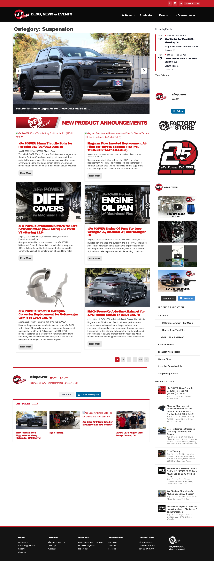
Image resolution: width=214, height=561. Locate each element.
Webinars (52, 549)
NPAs (32, 151)
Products (146, 15)
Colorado (177, 442)
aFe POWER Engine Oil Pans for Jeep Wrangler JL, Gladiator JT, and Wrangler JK (116, 232)
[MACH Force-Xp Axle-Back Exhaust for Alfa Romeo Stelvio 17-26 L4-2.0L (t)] (117, 287)
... (135, 359)
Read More (25, 173)
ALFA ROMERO (104, 319)
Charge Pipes (164, 359)
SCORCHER (171, 461)
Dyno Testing (56, 433)
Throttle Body (49, 151)
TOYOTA (98, 157)
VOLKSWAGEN (60, 322)
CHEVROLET (185, 439)
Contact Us (23, 542)
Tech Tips (181, 461)
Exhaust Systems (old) (169, 352)
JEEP (123, 240)
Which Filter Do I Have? (173, 337)
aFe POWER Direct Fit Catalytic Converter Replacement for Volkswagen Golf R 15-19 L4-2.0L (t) (48, 314)
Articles (127, 15)
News (180, 459)
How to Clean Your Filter (173, 330)
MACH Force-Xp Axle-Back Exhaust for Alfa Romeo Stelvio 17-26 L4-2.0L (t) (116, 313)
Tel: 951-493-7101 (146, 542)
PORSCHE (39, 151)
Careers (21, 549)
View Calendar (162, 75)
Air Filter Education (186, 497)
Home (21, 537)
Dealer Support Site (26, 545)
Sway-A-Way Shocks (168, 373)
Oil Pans (134, 240)
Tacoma (90, 157)
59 (140, 359)
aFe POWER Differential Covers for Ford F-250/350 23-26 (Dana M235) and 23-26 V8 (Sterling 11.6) (47, 229)
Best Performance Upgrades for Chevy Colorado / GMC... (53, 108)
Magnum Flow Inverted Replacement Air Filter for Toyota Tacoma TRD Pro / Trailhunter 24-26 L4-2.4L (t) (117, 147)
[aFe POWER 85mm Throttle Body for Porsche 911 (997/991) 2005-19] (48, 135)
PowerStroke (23, 239)
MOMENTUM (176, 444)
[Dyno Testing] (64, 420)
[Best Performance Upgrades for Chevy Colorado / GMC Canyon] (31, 420)
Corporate (177, 499)
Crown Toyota (171, 65)
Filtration (132, 154)
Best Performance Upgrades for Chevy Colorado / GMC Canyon (28, 435)
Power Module (189, 459)
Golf (47, 322)
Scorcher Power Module (170, 366)
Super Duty (33, 239)
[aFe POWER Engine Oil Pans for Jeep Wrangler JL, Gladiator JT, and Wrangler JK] (117, 204)
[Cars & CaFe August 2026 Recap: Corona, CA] (131, 420)
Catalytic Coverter (37, 322)
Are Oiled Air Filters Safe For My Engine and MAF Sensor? (180, 492)
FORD (60, 237)
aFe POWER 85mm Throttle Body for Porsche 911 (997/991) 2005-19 (45, 145)
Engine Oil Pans (105, 240)
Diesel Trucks (35, 237)
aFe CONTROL (184, 437)
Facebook (112, 549)
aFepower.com (185, 15)
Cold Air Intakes (121, 154)
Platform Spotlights (189, 444)
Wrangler (142, 240)
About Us (22, 552)
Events (163, 15)
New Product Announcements (90, 542)
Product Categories (86, 545)
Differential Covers (49, 237)
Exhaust (130, 319)
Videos (188, 461)
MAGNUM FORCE (187, 456)
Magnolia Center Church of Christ (181, 46)
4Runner (102, 154)
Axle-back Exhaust (118, 319)
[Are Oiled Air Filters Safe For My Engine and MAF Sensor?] (98, 415)
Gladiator (116, 240)
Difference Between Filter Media (177, 323)
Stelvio (142, 319)
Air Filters (111, 154)
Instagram (112, 542)
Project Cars (83, 549)
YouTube (112, 545)
